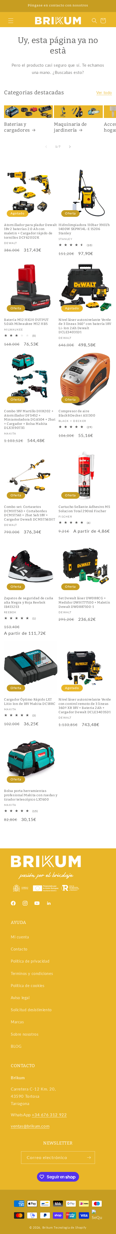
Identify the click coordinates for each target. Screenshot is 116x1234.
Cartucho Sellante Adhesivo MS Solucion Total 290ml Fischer (84, 509)
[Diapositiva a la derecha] (70, 147)
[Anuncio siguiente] (106, 6)
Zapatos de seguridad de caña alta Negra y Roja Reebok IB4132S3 (28, 602)
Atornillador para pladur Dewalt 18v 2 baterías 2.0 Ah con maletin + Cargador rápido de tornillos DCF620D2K (30, 231)
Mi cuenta (20, 937)
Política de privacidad (30, 961)
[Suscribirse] (89, 1157)
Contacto (19, 949)
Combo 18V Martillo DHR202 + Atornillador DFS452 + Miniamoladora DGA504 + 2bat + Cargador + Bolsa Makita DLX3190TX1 (29, 419)
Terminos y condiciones (32, 973)
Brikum (47, 1227)
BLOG (16, 1046)
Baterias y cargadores (17, 127)
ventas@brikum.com (30, 1126)
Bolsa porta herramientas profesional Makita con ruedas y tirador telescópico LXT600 (30, 795)
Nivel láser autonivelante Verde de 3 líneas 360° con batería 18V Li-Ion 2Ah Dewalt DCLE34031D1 (85, 326)
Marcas (17, 1022)
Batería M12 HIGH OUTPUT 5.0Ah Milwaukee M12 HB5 (26, 322)
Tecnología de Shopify (70, 1227)
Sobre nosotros (24, 1034)
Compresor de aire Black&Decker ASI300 (77, 413)
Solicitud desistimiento (31, 1009)
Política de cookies (27, 985)
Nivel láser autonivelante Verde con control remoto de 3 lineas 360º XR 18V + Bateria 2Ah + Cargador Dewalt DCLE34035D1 (85, 706)
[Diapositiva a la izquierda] (46, 147)
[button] (11, 21)
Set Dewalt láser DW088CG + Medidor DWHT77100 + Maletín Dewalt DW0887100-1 (84, 602)
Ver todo (104, 92)
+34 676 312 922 (49, 1114)
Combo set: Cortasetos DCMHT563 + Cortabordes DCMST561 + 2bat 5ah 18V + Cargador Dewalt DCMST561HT (29, 513)
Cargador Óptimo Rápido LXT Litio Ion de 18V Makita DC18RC (30, 702)
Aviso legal (20, 997)
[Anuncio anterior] (10, 6)
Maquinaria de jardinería (70, 127)
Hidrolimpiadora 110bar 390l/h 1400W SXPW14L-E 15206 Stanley (84, 229)
